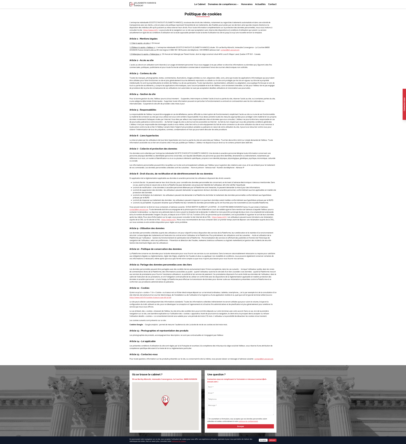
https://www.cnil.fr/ (150, 30)
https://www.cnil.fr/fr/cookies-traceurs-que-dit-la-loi (150, 297)
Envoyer (240, 426)
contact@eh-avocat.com (230, 50)
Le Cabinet (200, 4)
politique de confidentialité (248, 421)
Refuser (272, 440)
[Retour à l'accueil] (143, 4)
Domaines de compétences (222, 4)
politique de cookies (179, 441)
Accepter (263, 440)
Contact (272, 4)
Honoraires (247, 4)
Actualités (260, 4)
